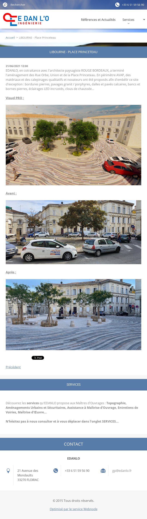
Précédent (13, 367)
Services (128, 20)
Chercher (5, 4)
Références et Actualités (98, 20)
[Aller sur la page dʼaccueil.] (26, 22)
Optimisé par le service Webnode (73, 509)
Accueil (10, 37)
